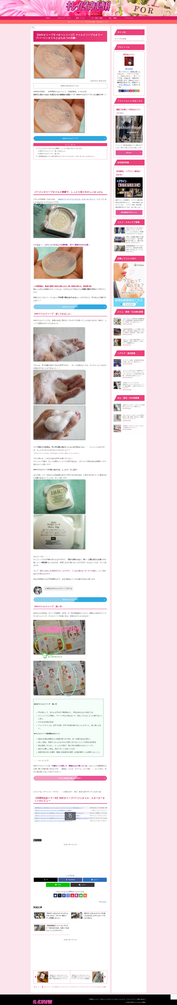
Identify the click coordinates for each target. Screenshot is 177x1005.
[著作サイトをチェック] (55, 895)
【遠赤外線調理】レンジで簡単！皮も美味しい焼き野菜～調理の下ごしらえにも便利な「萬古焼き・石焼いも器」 (133, 330)
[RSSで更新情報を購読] (85, 895)
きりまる (129, 69)
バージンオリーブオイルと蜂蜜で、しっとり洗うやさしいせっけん (60, 148)
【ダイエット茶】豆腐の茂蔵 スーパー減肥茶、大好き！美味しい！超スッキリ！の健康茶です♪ (133, 341)
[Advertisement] (70, 174)
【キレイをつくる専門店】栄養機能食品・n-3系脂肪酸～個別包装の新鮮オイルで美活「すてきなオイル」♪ (133, 320)
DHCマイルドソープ (70, 138)
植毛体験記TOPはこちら (129, 212)
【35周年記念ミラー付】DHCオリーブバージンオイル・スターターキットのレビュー (66, 156)
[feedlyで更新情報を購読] (81, 895)
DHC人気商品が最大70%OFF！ (70, 778)
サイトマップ (131, 999)
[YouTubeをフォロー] (72, 895)
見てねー (129, 152)
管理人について (94, 999)
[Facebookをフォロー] (64, 895)
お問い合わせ (141, 999)
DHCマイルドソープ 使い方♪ (49, 153)
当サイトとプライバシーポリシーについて (113, 999)
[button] (82, 885)
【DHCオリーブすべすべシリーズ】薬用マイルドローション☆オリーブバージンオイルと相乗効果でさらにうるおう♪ (61, 818)
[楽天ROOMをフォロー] (76, 895)
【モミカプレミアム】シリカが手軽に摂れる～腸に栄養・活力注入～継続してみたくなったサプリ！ (133, 417)
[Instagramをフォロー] (68, 895)
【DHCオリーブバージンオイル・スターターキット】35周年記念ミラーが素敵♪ (53, 810)
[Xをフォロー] (59, 895)
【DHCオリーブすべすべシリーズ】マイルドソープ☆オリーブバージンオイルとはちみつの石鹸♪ (57, 815)
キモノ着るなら (124, 85)
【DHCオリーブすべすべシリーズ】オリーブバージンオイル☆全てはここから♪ (53, 820)
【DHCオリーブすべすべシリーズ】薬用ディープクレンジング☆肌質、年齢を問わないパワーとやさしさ (59, 813)
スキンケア (38, 840)
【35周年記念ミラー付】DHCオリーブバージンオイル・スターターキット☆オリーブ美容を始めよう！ (58, 807)
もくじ (67, 145)
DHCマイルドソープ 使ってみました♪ (52, 151)
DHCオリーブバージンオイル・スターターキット (76, 199)
